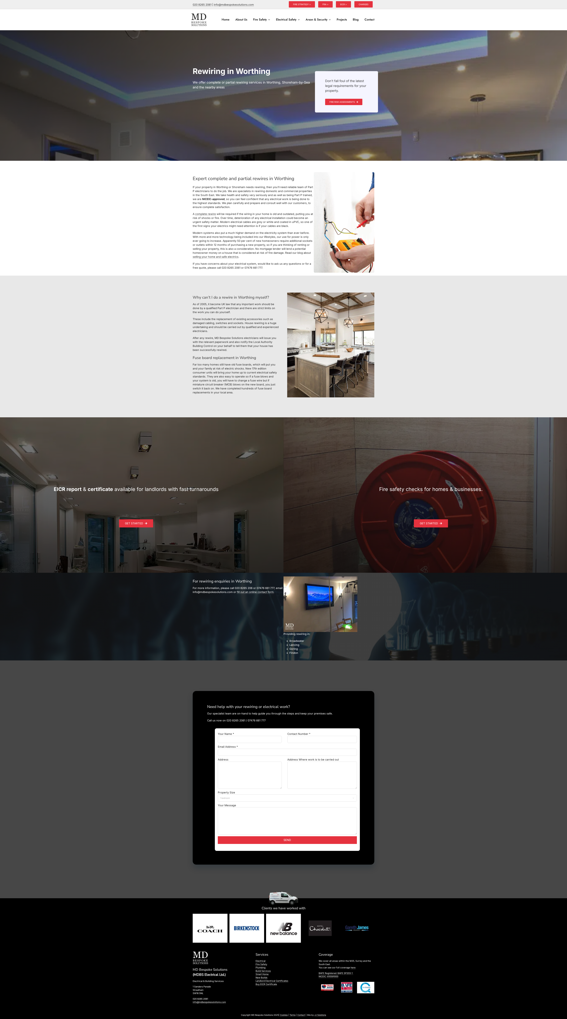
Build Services (263, 971)
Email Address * (228, 746)
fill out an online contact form (255, 592)
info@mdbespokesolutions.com (234, 4)
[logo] (199, 13)
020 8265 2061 (202, 4)
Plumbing (260, 967)
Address (223, 759)
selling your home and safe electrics (215, 256)
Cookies (284, 1015)
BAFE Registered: (336, 973)
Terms (292, 1015)
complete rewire (205, 214)
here (353, 967)
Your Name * (226, 733)
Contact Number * (298, 733)
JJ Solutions (320, 1015)
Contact (301, 1015)
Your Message (227, 805)
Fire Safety (261, 964)
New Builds (261, 977)
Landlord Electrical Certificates (272, 980)
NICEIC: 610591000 (328, 976)
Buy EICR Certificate (266, 984)
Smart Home (262, 974)
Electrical (260, 961)
